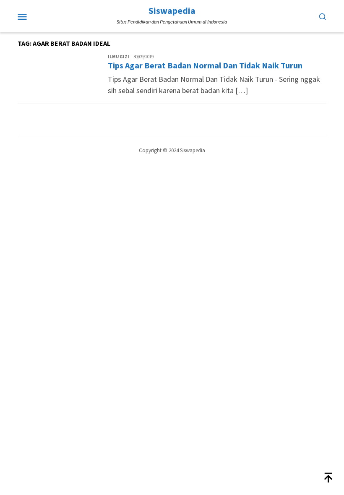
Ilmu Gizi (118, 57)
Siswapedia (172, 10)
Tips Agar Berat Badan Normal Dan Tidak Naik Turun (205, 65)
